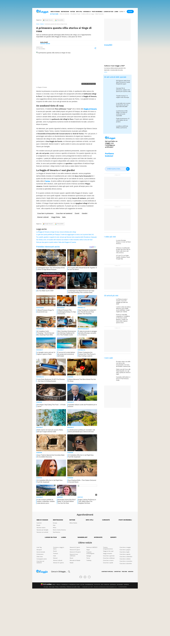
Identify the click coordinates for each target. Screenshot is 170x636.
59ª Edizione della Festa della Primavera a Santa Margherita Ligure (123, 82)
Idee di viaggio (55, 11)
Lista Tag (39, 547)
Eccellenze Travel (75, 14)
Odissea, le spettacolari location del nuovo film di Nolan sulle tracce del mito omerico (123, 250)
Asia (54, 525)
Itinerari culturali (43, 217)
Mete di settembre (64, 14)
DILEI (102, 584)
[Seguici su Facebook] (80, 577)
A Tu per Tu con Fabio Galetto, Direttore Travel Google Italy (123, 257)
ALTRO (121, 11)
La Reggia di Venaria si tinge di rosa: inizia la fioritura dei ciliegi (56, 232)
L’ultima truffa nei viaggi (88, 14)
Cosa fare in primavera (45, 213)
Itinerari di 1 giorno (58, 562)
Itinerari (55, 558)
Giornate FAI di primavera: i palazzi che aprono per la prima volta (123, 89)
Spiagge (88, 555)
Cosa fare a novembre (126, 561)
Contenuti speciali (107, 571)
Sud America (56, 532)
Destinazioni (65, 11)
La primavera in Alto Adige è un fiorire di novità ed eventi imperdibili (122, 113)
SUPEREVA (126, 584)
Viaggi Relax (55, 217)
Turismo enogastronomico (108, 548)
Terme (88, 558)
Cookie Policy (62, 586)
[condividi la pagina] (95, 48)
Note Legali (51, 586)
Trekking (88, 560)
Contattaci (117, 571)
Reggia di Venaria (90, 109)
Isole (54, 555)
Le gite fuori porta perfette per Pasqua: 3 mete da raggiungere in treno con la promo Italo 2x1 (65, 234)
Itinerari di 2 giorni (75, 547)
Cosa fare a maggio (125, 547)
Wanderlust (82, 537)
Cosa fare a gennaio (108, 555)
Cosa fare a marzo (108, 560)
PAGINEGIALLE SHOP (74, 584)
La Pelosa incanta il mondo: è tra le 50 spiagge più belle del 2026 (122, 301)
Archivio (130, 571)
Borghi (38, 525)
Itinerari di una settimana (74, 555)
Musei (71, 558)
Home (37, 24)
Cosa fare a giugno (125, 549)
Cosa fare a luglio (124, 552)
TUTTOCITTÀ (97, 584)
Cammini (39, 523)
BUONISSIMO (120, 584)
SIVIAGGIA (106, 584)
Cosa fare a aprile (108, 562)
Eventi (77, 213)
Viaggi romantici (107, 553)
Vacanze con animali (42, 532)
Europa (55, 523)
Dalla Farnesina (99, 14)
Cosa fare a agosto (125, 554)
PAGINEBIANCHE (89, 584)
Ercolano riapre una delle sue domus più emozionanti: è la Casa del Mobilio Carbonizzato (123, 364)
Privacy (57, 586)
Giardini (84, 213)
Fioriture (55, 553)
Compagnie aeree (42, 559)
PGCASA (82, 584)
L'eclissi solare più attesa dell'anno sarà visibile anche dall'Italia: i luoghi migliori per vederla (123, 309)
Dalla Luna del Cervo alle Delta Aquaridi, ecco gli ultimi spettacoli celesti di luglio (123, 372)
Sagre (88, 549)
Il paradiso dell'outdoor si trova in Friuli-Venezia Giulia (123, 378)
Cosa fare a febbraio (109, 558)
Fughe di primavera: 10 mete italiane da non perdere (122, 120)
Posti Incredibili (125, 520)
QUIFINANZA (113, 584)
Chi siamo (46, 586)
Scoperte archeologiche (90, 552)
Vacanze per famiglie (42, 530)
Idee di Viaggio (42, 520)
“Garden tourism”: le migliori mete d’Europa (122, 96)
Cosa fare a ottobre (125, 559)
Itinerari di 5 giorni (75, 549)
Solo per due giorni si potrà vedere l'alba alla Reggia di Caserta (56, 242)
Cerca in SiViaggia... (59, 572)
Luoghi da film (108, 11)
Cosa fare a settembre (126, 556)
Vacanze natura (41, 527)
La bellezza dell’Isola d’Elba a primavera (122, 126)
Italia (64, 217)
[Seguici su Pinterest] (89, 577)
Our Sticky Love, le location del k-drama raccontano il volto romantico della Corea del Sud (64, 239)
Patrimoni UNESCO (91, 547)
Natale (71, 562)
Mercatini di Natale (75, 560)
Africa (54, 527)
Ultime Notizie (73, 523)
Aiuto (78, 586)
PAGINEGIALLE (65, 584)
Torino (47, 181)
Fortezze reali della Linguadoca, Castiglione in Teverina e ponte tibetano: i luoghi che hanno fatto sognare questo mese (123, 318)
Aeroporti (39, 549)
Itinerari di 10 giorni (75, 552)
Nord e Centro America (59, 530)
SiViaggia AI (87, 11)
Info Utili (89, 520)
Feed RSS (124, 571)
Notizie (72, 11)
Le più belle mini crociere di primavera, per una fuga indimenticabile (123, 105)
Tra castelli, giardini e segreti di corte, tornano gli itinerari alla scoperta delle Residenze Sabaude (66, 237)
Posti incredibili (97, 11)
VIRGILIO (58, 584)
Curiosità (106, 520)
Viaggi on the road (108, 551)
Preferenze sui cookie (72, 586)
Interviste (98, 537)
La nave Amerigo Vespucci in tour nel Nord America (123, 242)
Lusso (116, 11)
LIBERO (54, 584)
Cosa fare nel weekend (64, 213)
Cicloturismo (40, 554)
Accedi (130, 11)
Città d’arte (40, 556)
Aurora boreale (41, 552)
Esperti (113, 537)
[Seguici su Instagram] (85, 577)
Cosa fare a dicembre (126, 563)
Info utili (79, 11)
